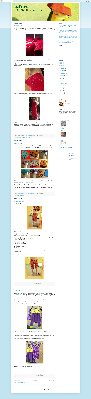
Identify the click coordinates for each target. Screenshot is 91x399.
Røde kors (70, 36)
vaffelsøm (25, 137)
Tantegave (17, 290)
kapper (63, 31)
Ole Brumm (68, 38)
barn (60, 25)
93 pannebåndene (41, 293)
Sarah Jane (75, 36)
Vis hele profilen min (68, 103)
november (63, 70)
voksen (29, 137)
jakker (69, 29)
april (62, 88)
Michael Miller (65, 29)
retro (76, 41)
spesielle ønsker (71, 32)
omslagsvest (61, 35)
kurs (65, 31)
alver (76, 31)
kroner (60, 41)
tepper (73, 35)
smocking (22, 137)
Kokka (76, 37)
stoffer (69, 27)
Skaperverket (67, 30)
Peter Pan (72, 38)
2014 (61, 65)
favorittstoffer (74, 26)
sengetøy (73, 31)
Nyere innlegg (17, 380)
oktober (62, 71)
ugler (67, 42)
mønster (69, 37)
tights (65, 42)
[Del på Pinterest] (42, 135)
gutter (60, 26)
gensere (66, 27)
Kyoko (60, 38)
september (63, 73)
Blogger (49, 389)
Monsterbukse (19, 201)
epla (63, 32)
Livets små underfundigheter (66, 147)
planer (61, 30)
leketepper (66, 37)
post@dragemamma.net (63, 114)
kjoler (19, 137)
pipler (71, 41)
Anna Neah (63, 130)
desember (63, 68)
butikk (60, 27)
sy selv (75, 32)
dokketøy (60, 37)
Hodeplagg (18, 143)
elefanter (60, 32)
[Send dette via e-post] (37, 135)
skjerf (60, 42)
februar (62, 92)
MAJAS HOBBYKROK (65, 120)
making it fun (63, 139)
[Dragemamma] (69, 157)
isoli (63, 37)
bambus (75, 38)
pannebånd (22, 195)
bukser (19, 284)
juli (62, 77)
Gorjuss (73, 37)
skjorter (71, 29)
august (62, 75)
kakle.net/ (62, 128)
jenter (71, 25)
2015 (61, 63)
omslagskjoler (67, 41)
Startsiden (35, 380)
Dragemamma (71, 155)
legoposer (63, 41)
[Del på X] (40, 135)
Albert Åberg (61, 36)
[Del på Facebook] (41, 135)
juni (62, 78)
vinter (76, 35)
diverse (67, 26)
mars (62, 90)
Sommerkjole (18, 26)
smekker (75, 30)
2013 (61, 67)
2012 (61, 95)
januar (62, 93)
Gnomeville (66, 36)
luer (18, 195)
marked (71, 30)
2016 (61, 62)
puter (63, 27)
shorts (65, 35)
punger (73, 41)
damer (60, 31)
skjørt (64, 30)
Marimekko (64, 38)
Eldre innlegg (51, 380)
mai (62, 87)
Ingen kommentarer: (31, 135)
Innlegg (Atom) (22, 382)
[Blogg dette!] (38, 135)
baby (19, 376)
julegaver (65, 32)
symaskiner (69, 35)
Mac (62, 38)
